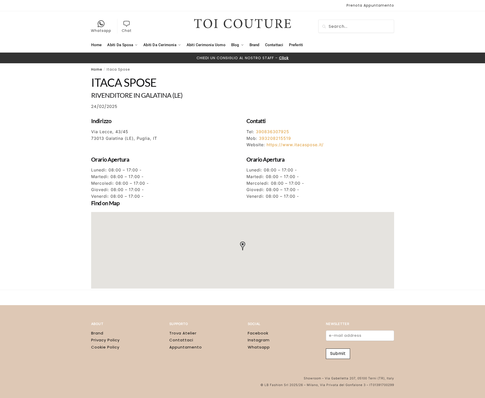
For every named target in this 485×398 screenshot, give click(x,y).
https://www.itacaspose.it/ (295, 144)
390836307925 (272, 131)
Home (96, 69)
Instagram (259, 340)
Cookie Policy (105, 347)
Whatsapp (101, 30)
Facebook (258, 333)
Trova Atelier (183, 333)
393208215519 (275, 138)
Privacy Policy (105, 340)
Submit (338, 353)
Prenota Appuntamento (370, 5)
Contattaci (181, 340)
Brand (97, 333)
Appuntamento (185, 347)
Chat (127, 30)
